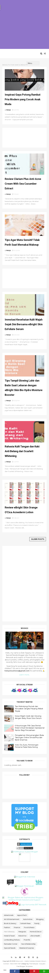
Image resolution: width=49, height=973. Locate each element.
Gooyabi (42, 964)
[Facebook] (15, 971)
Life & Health (35, 936)
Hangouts (22, 932)
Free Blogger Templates (25, 966)
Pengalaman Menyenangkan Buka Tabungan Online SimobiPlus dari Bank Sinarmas (29, 737)
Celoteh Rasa (25, 923)
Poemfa (27, 940)
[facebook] (20, 957)
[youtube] (37, 957)
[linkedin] (16, 957)
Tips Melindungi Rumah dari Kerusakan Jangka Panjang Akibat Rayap (29, 708)
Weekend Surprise (26, 948)
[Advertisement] (24, 24)
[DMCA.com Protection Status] (24, 849)
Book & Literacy (10, 923)
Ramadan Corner (10, 944)
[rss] (11, 957)
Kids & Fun (22, 936)
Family (36, 923)
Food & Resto (29, 927)
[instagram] (28, 957)
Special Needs (9, 948)
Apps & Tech (22, 915)
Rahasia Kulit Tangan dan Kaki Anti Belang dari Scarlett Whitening (22, 451)
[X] (24, 971)
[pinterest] (33, 957)
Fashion (7, 927)
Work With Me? (15, 964)
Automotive (27, 919)
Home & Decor (36, 932)
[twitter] (24, 957)
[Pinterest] (34, 971)
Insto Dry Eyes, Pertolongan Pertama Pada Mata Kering (26, 746)
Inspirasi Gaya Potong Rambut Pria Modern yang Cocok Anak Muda (22, 99)
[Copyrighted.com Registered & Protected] (24, 845)
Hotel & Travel (9, 936)
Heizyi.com (13, 53)
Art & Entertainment (11, 919)
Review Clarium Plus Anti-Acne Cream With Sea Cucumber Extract (23, 183)
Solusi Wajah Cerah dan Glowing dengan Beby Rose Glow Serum (28, 717)
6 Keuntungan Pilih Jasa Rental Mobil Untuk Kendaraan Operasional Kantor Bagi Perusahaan (29, 728)
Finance (17, 927)
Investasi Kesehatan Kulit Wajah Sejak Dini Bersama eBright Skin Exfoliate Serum (24, 324)
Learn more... (24, 675)
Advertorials (8, 915)
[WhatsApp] (44, 971)
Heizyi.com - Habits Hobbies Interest (28, 961)
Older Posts (37, 539)
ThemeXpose (33, 964)
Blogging (39, 919)
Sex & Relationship (28, 944)
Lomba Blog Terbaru (12, 940)
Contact (6, 964)
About (43, 961)
